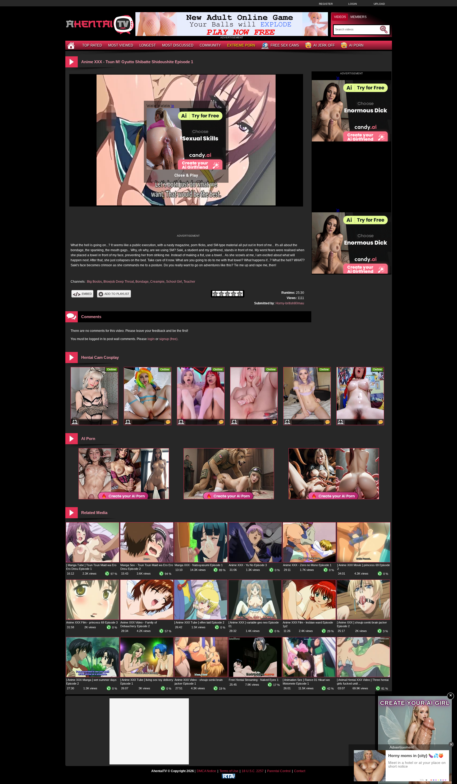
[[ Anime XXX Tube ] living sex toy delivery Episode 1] (146, 676)
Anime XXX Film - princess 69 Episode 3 (92, 622)
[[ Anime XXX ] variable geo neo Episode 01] (255, 618)
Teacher (189, 281)
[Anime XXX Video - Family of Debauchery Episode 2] (146, 618)
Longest (147, 45)
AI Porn (356, 45)
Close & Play (186, 175)
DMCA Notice (206, 771)
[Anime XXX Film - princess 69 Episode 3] (92, 618)
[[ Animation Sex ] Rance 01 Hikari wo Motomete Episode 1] (309, 676)
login (151, 339)
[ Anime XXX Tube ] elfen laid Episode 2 (199, 622)
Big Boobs (94, 281)
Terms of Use (229, 771)
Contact (299, 771)
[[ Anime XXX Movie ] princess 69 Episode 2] (363, 561)
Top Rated (92, 45)
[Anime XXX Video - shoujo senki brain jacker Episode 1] (201, 676)
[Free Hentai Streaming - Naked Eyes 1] (255, 676)
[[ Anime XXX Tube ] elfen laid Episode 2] (200, 618)
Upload (379, 3)
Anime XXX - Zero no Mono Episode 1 (307, 565)
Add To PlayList (116, 293)
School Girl (174, 281)
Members (358, 17)
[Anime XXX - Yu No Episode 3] (255, 561)
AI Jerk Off (324, 45)
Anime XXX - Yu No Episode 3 (248, 565)
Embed (87, 293)
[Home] (71, 45)
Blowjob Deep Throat (118, 281)
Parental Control (279, 771)
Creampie (157, 281)
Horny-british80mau (290, 303)
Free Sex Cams (285, 45)
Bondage (142, 281)
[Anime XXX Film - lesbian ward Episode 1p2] (309, 618)
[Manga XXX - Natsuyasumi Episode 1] (201, 561)
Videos (340, 17)
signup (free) (168, 339)
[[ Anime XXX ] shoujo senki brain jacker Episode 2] (363, 618)
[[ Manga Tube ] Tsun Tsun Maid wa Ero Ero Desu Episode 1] (92, 561)
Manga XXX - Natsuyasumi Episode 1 (199, 565)
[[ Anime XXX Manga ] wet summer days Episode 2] (92, 676)
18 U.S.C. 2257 (253, 771)
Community (210, 45)
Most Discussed (177, 45)
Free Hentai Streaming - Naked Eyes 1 (253, 679)
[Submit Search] (383, 29)
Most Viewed (120, 45)
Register (326, 3)
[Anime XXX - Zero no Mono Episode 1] (309, 561)
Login (352, 3)
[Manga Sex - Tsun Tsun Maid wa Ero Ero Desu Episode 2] (146, 561)
